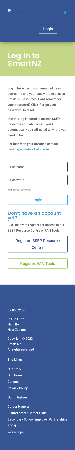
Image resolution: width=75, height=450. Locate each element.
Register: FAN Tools (37, 263)
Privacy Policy (18, 388)
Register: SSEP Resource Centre (37, 244)
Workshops (16, 432)
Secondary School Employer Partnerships (37, 419)
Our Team (15, 375)
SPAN (12, 426)
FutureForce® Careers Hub (27, 413)
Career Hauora (18, 406)
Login (48, 28)
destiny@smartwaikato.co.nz (28, 149)
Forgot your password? (20, 189)
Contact (13, 382)
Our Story (14, 369)
